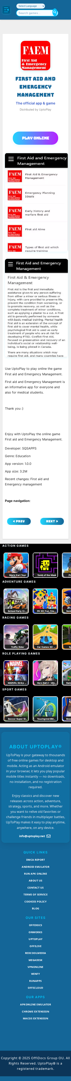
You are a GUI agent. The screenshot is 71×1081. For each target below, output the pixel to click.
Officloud (35, 987)
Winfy (35, 974)
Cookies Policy (35, 901)
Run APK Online (35, 873)
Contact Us (35, 887)
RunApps (35, 981)
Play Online (35, 138)
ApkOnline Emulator (35, 1004)
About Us (35, 880)
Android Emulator (35, 867)
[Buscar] (54, 12)
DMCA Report (35, 859)
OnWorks (35, 932)
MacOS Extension (35, 1018)
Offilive (35, 946)
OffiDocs (35, 925)
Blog (35, 908)
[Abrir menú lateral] (6, 10)
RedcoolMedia (35, 953)
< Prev (19, 521)
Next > (52, 521)
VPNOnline (35, 967)
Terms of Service (35, 894)
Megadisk (36, 960)
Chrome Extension (35, 1011)
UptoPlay (35, 939)
